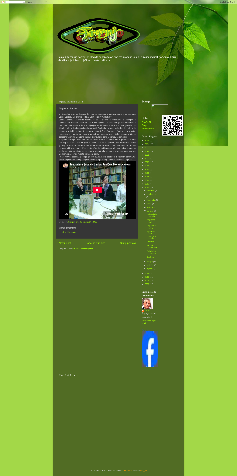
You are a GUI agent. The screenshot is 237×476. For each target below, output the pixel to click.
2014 (147, 180)
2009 (147, 281)
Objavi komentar (69, 232)
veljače (150, 265)
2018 (147, 166)
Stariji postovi (128, 243)
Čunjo (144, 125)
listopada (151, 200)
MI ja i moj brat (150, 221)
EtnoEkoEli (146, 122)
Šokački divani (148, 129)
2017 (147, 169)
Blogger (143, 470)
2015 (147, 177)
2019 (147, 162)
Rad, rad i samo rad (151, 246)
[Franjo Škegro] (150, 367)
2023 (147, 148)
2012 (147, 187)
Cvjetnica (150, 257)
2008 (147, 284)
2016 (147, 173)
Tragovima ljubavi (151, 227)
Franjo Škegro (146, 330)
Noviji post (65, 243)
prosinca (151, 191)
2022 (147, 151)
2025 (147, 141)
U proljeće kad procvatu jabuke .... (151, 234)
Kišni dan (150, 242)
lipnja (149, 204)
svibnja (150, 207)
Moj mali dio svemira (151, 215)
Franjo (148, 311)
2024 (147, 144)
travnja (150, 211)
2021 (147, 155)
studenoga (151, 194)
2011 (147, 273)
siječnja (150, 269)
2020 (147, 159)
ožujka (150, 262)
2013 (147, 184)
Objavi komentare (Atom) (83, 249)
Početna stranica (95, 243)
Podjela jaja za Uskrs (151, 252)
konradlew (127, 470)
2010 (147, 277)
